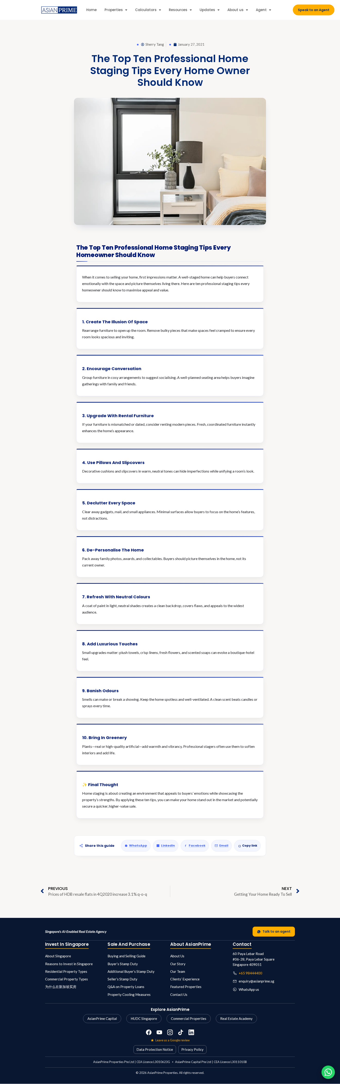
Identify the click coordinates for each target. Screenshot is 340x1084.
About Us (177, 956)
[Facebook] (148, 1032)
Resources (178, 9)
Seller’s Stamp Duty (122, 979)
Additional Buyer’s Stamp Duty (131, 971)
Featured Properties (185, 987)
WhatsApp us (249, 989)
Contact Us (178, 994)
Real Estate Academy (236, 1018)
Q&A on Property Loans (126, 987)
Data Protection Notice (154, 1049)
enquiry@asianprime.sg (256, 981)
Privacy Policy (192, 1049)
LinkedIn (168, 845)
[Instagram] (170, 1032)
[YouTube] (159, 1032)
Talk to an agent (277, 931)
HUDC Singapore (144, 1018)
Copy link (249, 845)
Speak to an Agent (313, 10)
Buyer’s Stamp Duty (123, 964)
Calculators (146, 9)
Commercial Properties (188, 1018)
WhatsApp (138, 845)
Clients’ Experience (185, 979)
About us (235, 9)
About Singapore (58, 956)
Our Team (177, 971)
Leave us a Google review (172, 1040)
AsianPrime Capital (102, 1018)
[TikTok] (180, 1032)
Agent (261, 9)
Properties (114, 9)
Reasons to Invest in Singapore (69, 964)
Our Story (177, 964)
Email (223, 845)
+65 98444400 (250, 973)
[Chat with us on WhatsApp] (328, 1072)
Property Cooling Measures (129, 994)
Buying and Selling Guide (126, 956)
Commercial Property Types (66, 979)
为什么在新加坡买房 (60, 987)
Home (91, 9)
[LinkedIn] (191, 1032)
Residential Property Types (66, 971)
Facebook (197, 845)
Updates (207, 9)
